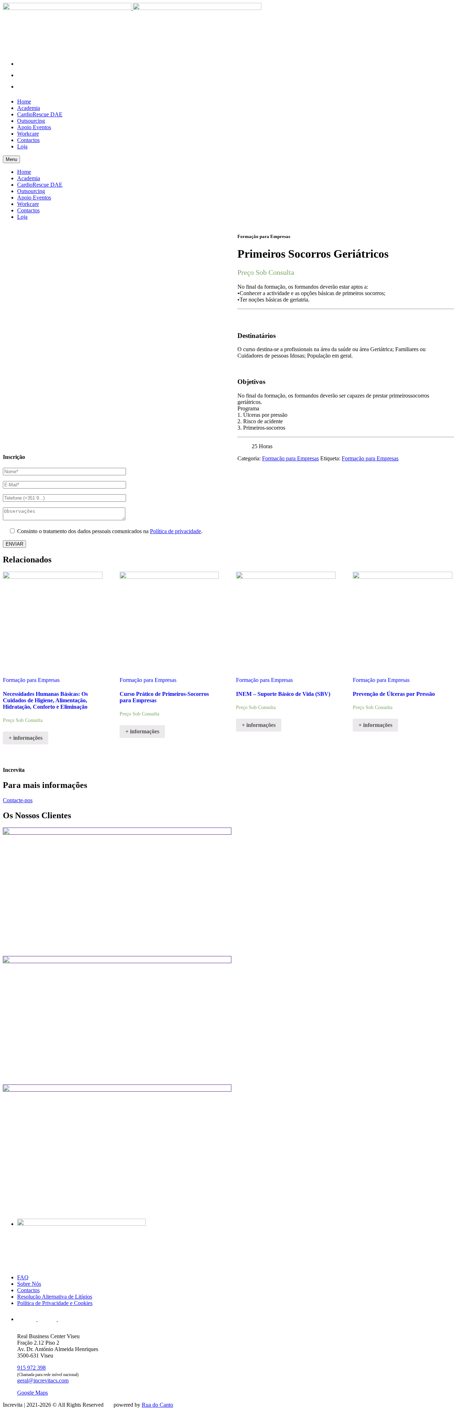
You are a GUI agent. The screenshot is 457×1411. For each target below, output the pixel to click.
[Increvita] (132, 8)
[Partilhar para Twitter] (226, 263)
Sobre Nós (29, 1284)
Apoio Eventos (34, 127)
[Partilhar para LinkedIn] (226, 252)
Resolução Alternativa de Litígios (54, 1297)
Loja (22, 146)
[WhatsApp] (24, 64)
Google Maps (32, 1393)
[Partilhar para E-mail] (226, 285)
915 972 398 (31, 1368)
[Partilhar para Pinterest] (226, 274)
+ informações (25, 738)
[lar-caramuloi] (228, 1020)
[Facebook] (24, 75)
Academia (28, 108)
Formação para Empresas (290, 458)
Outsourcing (31, 121)
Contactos (28, 140)
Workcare (28, 134)
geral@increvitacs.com (43, 1380)
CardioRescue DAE (39, 114)
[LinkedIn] (24, 87)
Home (24, 101)
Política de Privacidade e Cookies (54, 1303)
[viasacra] (228, 1148)
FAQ (23, 1277)
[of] (228, 892)
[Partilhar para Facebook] (226, 241)
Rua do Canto (157, 1405)
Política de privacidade (175, 531)
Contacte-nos (17, 800)
